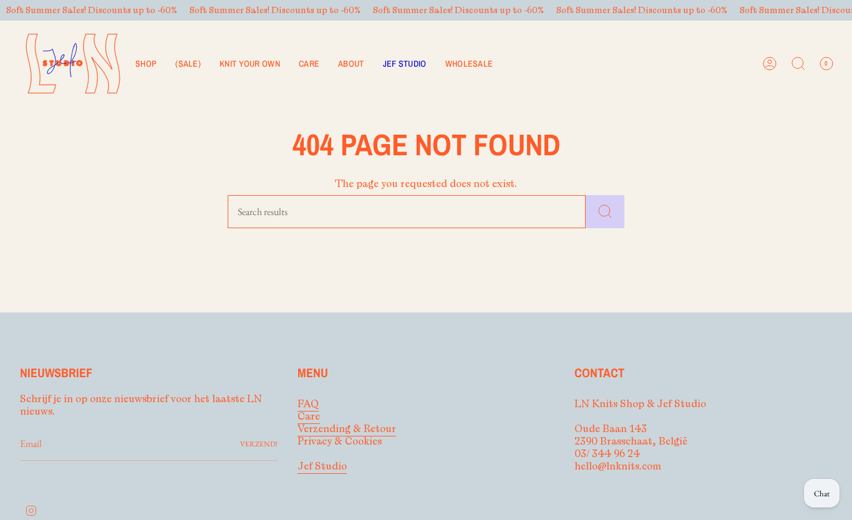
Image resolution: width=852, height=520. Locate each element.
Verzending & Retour (347, 429)
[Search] (605, 211)
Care (309, 416)
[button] (146, 63)
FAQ (308, 404)
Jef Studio (322, 466)
